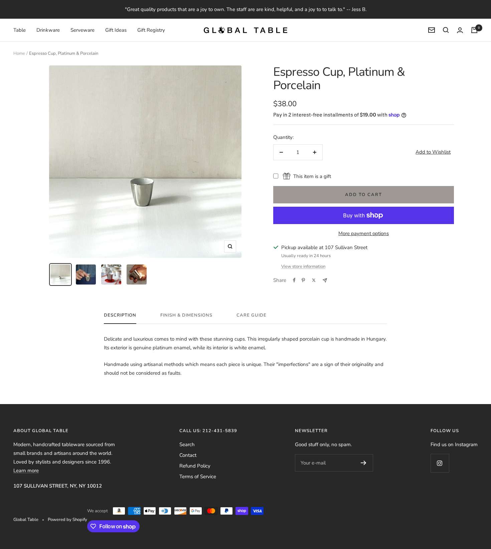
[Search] (446, 30)
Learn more (26, 470)
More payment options (363, 233)
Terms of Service (197, 476)
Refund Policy (194, 466)
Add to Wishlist (433, 152)
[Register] (363, 463)
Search (187, 444)
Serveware (82, 30)
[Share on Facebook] (294, 280)
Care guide (251, 315)
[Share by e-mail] (325, 280)
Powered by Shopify (67, 520)
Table (19, 30)
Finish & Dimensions (186, 315)
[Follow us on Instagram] (440, 463)
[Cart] (474, 30)
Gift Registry (151, 30)
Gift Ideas (116, 30)
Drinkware (48, 30)
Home (19, 53)
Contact (187, 455)
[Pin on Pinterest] (303, 280)
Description (120, 315)
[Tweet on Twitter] (314, 280)
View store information (303, 266)
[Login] (460, 30)
